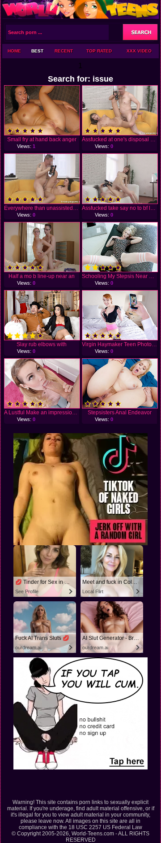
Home (14, 50)
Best (37, 50)
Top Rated (99, 50)
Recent (64, 50)
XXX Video (139, 50)
